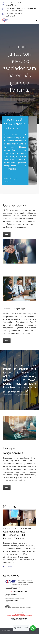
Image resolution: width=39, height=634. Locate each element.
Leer (6, 234)
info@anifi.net (10, 16)
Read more (7, 566)
